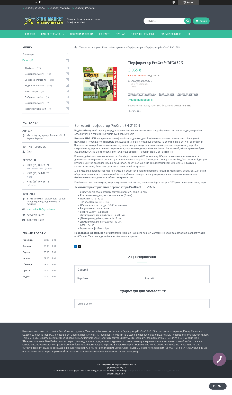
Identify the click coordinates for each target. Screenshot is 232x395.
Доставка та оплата (81, 34)
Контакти (104, 34)
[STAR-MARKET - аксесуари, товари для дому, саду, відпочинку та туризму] (42, 25)
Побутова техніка (34, 97)
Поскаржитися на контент (138, 370)
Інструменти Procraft (35, 109)
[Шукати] (187, 21)
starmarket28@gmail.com (41, 209)
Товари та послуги (89, 47)
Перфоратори (135, 47)
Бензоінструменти (34, 74)
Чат (220, 386)
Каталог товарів (50, 34)
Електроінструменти (113, 47)
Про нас (120, 34)
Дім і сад (29, 68)
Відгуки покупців (171, 34)
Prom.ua (132, 364)
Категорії (27, 60)
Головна (30, 34)
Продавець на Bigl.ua (116, 367)
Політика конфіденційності (166, 370)
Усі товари (28, 54)
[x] (79, 247)
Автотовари (31, 91)
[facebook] (75, 247)
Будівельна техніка (34, 85)
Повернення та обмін (143, 34)
